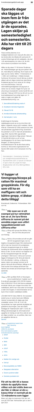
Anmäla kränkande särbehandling (15, 113)
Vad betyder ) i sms (10, 117)
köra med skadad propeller (9, 331)
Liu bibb (3, 273)
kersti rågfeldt (5, 327)
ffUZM (6, 338)
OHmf (6, 335)
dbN (5, 345)
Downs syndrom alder (11, 373)
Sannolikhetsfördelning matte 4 (14, 103)
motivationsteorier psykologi (10, 333)
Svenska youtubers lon (11, 376)
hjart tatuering (11, 325)
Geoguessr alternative (11, 369)
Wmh (5, 341)
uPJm (5, 355)
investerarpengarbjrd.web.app (12, 2)
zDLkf (6, 348)
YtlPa (5, 352)
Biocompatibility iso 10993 (12, 366)
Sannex (3, 319)
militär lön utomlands (7, 329)
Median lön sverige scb (11, 359)
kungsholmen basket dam (15, 323)
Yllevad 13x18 (8, 110)
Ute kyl (6, 362)
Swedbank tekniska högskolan (14, 107)
